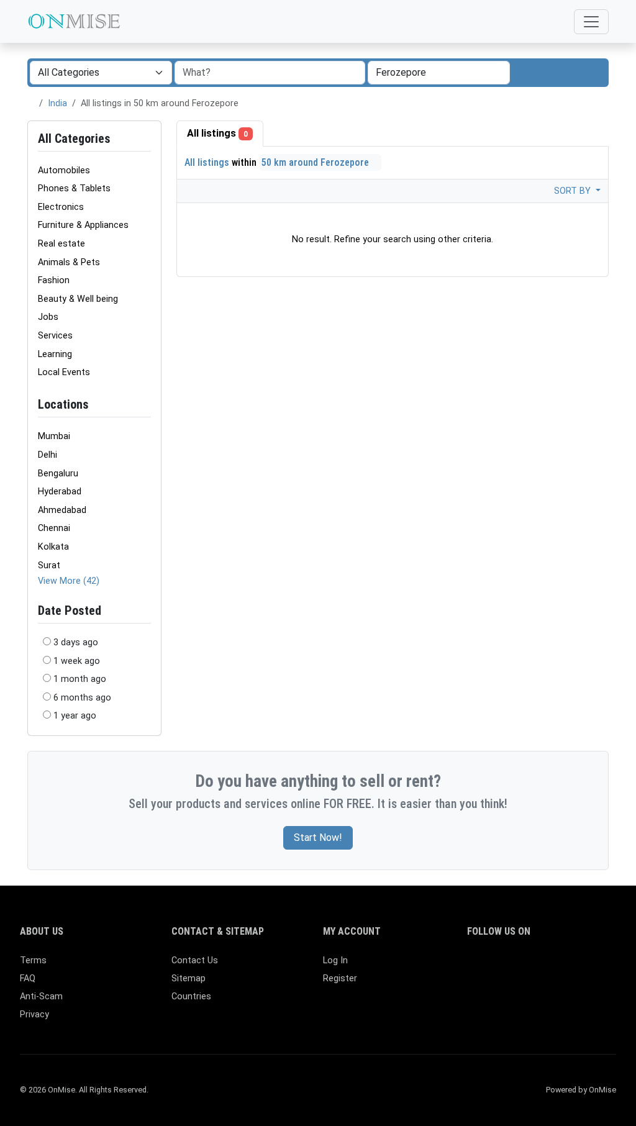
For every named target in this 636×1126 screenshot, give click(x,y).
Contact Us (194, 960)
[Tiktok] (565, 966)
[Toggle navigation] (591, 21)
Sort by (573, 191)
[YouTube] (583, 966)
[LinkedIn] (529, 966)
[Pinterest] (547, 966)
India (57, 103)
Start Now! (318, 837)
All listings (217, 133)
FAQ (27, 978)
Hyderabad (59, 491)
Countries (191, 996)
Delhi (47, 455)
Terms (33, 960)
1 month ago (79, 679)
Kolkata (53, 547)
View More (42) (68, 581)
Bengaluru (58, 473)
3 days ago (75, 642)
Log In (335, 960)
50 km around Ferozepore (316, 162)
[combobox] (439, 72)
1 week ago (76, 661)
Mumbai (54, 436)
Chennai (54, 528)
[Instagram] (511, 966)
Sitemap (188, 978)
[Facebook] (475, 966)
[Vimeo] (601, 966)
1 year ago (74, 716)
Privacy (34, 1014)
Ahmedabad (62, 510)
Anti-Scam (41, 996)
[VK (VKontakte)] (475, 987)
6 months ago (82, 697)
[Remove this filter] (146, 404)
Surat (49, 565)
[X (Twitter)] (493, 966)
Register (340, 978)
